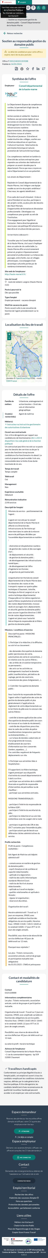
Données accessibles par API (28, 1252)
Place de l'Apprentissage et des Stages (24, 1229)
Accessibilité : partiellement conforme (24, 1208)
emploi (23, 2)
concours (8, 2)
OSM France (11, 381)
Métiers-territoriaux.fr (24, 1222)
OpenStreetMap (23, 378)
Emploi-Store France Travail (24, 1232)
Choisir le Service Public (24, 1225)
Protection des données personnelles (24, 1204)
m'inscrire (25, 1131)
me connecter (25, 1157)
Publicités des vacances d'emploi (22, 1198)
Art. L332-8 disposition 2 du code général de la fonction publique (23, 441)
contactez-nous (24, 1181)
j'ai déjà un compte (25, 1137)
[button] (9, 334)
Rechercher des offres (24, 1194)
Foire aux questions (24, 1201)
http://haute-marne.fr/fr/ (15, 274)
